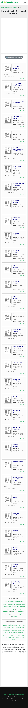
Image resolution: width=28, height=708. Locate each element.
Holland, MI (12, 609)
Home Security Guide (12, 694)
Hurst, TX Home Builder (20, 635)
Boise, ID (6, 609)
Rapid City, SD (20, 613)
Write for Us (18, 696)
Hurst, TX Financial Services (11, 637)
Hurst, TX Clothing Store (9, 629)
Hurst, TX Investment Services (14, 630)
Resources (11, 696)
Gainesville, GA (21, 608)
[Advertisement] (14, 35)
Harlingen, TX (7, 614)
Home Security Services (11, 7)
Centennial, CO (6, 608)
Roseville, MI (18, 609)
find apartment (15, 616)
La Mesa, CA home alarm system (17, 603)
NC (11, 611)
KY (9, 609)
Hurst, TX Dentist (21, 624)
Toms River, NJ (18, 611)
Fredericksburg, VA (14, 614)
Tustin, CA (17, 606)
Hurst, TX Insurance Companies (10, 625)
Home (2, 7)
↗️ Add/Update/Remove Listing (14, 57)
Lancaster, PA (13, 613)
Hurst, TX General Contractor (17, 627)
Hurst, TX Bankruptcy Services (9, 624)
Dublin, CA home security (10, 601)
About (22, 696)
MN (9, 611)
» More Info (21, 78)
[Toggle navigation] (25, 2)
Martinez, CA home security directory (11, 604)
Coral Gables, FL (13, 608)
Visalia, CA (22, 606)
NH (13, 611)
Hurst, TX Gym (11, 635)
